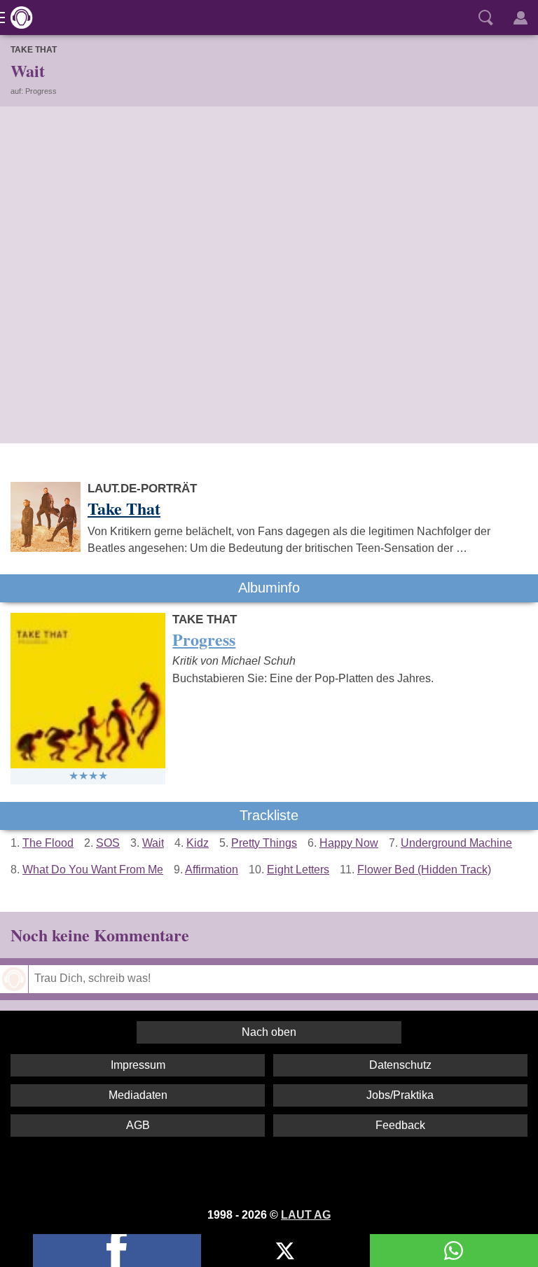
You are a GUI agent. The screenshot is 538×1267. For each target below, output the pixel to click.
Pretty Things (264, 843)
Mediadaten (138, 1095)
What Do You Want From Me (92, 869)
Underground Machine (456, 843)
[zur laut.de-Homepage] (17, 17)
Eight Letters (298, 869)
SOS (108, 843)
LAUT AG (306, 1215)
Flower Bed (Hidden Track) (424, 869)
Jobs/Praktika (400, 1095)
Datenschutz (400, 1065)
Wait (153, 843)
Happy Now (348, 843)
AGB (138, 1125)
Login (520, 17)
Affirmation (211, 869)
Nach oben (269, 1032)
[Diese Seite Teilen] (117, 1250)
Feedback (400, 1125)
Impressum (138, 1065)
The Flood (48, 843)
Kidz (197, 843)
